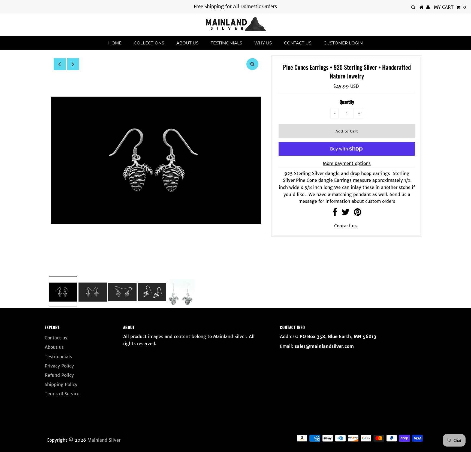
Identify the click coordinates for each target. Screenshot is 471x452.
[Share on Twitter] (346, 213)
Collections (149, 43)
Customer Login (343, 43)
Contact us (297, 43)
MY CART (450, 7)
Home (115, 43)
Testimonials (226, 43)
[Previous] (60, 64)
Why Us (263, 43)
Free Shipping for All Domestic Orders (235, 7)
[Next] (73, 64)
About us (187, 43)
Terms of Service (62, 393)
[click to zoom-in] (252, 64)
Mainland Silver (103, 440)
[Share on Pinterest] (357, 213)
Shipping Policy (61, 384)
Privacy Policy (59, 366)
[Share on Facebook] (335, 213)
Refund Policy (59, 375)
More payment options (347, 163)
